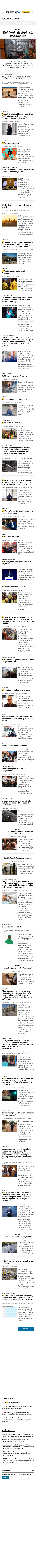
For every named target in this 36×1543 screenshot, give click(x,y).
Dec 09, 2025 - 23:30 (19, 1204)
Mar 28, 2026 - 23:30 (19, 774)
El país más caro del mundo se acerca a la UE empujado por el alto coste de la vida (16, 1440)
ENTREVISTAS (5, 111)
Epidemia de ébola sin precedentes (18, 34)
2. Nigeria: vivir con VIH (12, 927)
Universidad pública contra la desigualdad (14, 770)
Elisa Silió (4, 1088)
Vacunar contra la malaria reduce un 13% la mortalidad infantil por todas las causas (18, 719)
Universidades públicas (8, 1293)
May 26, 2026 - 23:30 (18, 516)
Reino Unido (5, 687)
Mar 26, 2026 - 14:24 (12, 808)
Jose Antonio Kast (7, 798)
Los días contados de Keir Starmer (18, 690)
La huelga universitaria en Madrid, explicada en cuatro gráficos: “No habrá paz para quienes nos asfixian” (17, 1298)
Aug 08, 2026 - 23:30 (15, 121)
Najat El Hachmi (6, 540)
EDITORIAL (18, 29)
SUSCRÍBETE (26, 12)
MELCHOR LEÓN (26, 23)
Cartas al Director (7, 774)
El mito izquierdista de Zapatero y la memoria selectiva (17, 512)
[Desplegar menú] (3, 12)
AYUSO (33, 23)
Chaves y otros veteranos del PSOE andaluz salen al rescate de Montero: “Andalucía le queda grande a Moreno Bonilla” (18, 620)
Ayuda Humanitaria (7, 295)
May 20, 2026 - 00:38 (21, 567)
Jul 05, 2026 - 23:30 (21, 349)
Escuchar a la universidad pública (18, 1237)
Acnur (3, 1190)
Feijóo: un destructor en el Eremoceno (13, 272)
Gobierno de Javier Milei (8, 559)
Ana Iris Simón (6, 402)
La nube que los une (14, 1402)
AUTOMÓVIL (5, 240)
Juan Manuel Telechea (8, 567)
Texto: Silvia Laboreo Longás (10, 210)
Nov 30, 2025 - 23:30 (20, 1240)
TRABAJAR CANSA (6, 373)
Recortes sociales (11, 18)
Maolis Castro (6, 459)
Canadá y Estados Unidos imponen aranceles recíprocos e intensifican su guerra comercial (16, 1420)
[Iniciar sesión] (32, 12)
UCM (3, 743)
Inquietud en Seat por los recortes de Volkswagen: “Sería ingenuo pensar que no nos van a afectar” (17, 244)
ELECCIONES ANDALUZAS (8, 615)
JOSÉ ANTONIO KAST (7, 445)
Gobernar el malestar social (15, 587)
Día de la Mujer (6, 924)
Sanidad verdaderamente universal (18, 858)
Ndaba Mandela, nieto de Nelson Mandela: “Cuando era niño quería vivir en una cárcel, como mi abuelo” (17, 482)
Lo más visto (6, 1430)
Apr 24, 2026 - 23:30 (16, 724)
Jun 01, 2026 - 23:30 (26, 488)
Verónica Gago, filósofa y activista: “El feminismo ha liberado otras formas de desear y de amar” (17, 116)
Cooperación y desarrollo (9, 167)
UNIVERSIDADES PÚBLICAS (8, 1259)
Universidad (5, 1076)
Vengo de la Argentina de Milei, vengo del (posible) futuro (18, 661)
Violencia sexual (6, 1038)
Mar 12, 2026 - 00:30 (20, 861)
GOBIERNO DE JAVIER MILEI (8, 657)
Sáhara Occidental (7, 203)
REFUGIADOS (5, 1146)
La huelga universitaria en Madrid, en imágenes (17, 1262)
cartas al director (7, 766)
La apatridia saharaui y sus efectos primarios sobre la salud (16, 78)
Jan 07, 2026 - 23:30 (18, 1088)
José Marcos (5, 626)
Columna (4, 268)
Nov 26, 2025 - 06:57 (12, 1266)
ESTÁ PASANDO (6, 23)
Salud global (6, 1111)
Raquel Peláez (6, 276)
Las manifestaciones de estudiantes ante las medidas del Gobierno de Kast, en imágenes (17, 803)
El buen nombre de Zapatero (15, 399)
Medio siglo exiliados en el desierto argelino (16, 206)
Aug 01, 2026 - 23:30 (18, 146)
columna (4, 534)
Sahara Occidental (7, 74)
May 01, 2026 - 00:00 (16, 665)
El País (11, 62)
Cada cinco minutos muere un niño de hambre (18, 832)
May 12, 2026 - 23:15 (16, 590)
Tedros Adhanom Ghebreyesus (10, 1118)
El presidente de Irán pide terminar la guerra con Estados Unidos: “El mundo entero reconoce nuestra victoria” (17, 1453)
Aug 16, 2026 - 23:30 (20, 62)
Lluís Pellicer (6, 249)
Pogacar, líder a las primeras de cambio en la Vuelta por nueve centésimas (18, 1407)
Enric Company (6, 590)
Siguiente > (26, 1329)
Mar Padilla (5, 121)
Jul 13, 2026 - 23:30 (16, 276)
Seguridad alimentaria (8, 335)
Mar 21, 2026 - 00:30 (20, 837)
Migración (5, 989)
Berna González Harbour (9, 488)
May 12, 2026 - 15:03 (20, 626)
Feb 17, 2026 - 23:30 (20, 971)
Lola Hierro (5, 1162)
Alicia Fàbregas (6, 1002)
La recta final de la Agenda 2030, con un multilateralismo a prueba (18, 171)
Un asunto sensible (11, 143)
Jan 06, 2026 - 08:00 (25, 1118)
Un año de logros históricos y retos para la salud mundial (18, 1114)
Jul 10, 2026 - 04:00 (25, 305)
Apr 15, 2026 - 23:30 (22, 749)
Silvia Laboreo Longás (8, 305)
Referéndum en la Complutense (14, 745)
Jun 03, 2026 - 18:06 (25, 459)
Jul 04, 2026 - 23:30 (17, 379)
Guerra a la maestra (12, 423)
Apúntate (5, 1477)
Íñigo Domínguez (6, 379)
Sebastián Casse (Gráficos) (15, 1303)
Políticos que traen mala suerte (14, 376)
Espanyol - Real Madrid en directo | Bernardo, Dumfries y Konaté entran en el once (17, 1413)
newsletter (6, 1471)
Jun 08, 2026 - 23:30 (17, 426)
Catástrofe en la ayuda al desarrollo (18, 968)
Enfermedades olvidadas (9, 879)
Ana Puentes (5, 349)
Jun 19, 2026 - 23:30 (16, 402)
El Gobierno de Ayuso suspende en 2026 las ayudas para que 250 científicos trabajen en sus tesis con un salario (17, 1081)
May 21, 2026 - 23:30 (17, 540)
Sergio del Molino (7, 516)
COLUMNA (4, 508)
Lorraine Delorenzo (16, 249)
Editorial (18, 966)
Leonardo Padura (7, 146)
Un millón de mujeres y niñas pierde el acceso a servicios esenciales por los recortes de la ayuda (18, 300)
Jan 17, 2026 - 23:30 (23, 1053)
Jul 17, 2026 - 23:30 (12, 213)
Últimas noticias (8, 1398)
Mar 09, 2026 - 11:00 (25, 890)
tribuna (4, 140)
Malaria (4, 714)
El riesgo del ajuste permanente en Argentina (16, 563)
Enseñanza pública (7, 420)
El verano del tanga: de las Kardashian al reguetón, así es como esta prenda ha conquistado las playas (18, 1435)
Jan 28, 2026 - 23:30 (25, 1002)
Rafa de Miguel (6, 693)
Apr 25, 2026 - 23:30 (21, 693)
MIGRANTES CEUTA (16, 23)
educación (5, 478)
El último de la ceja (11, 537)
